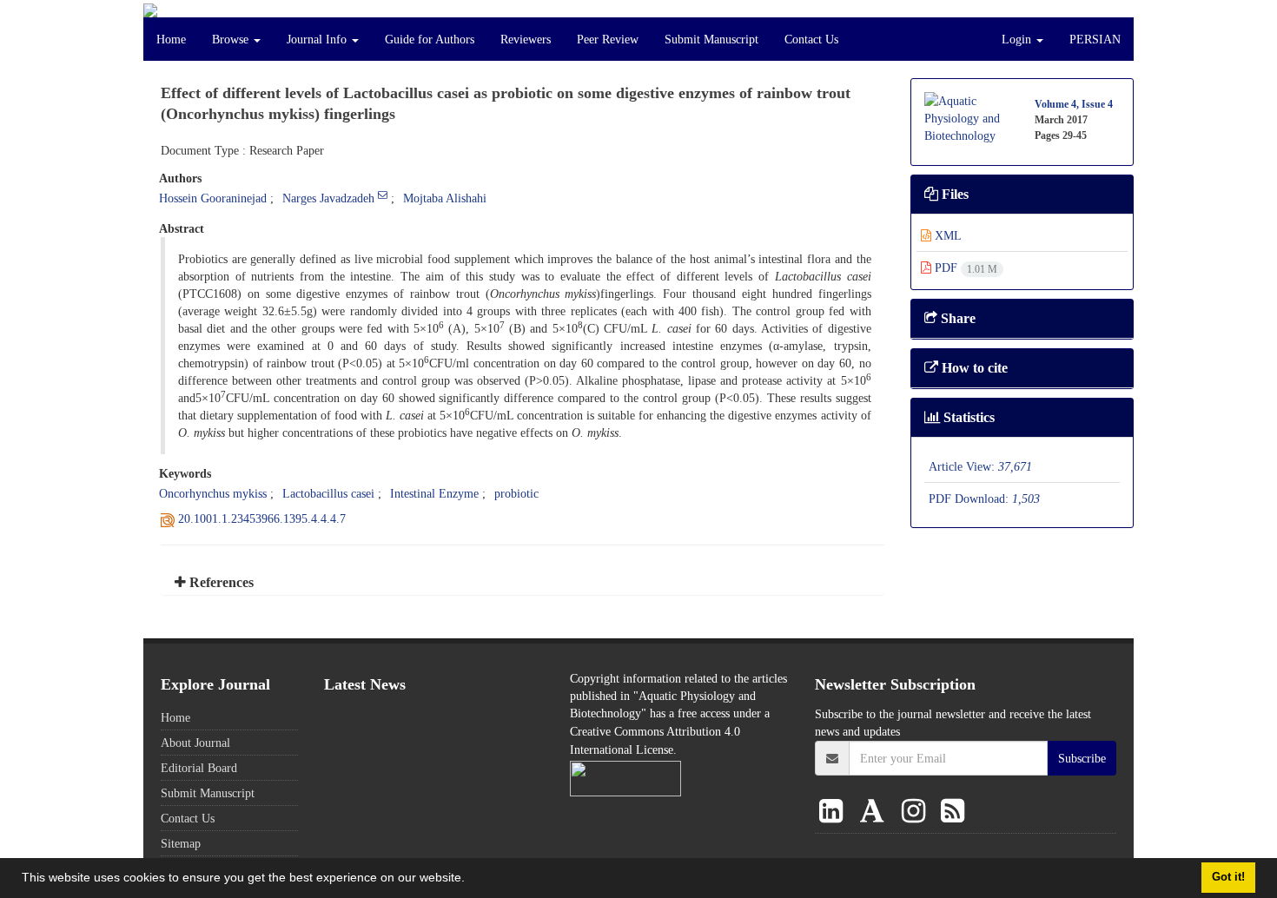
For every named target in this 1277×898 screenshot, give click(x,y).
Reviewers (525, 39)
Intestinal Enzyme (434, 493)
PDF (964, 267)
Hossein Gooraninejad (213, 198)
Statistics (967, 417)
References (220, 582)
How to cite (973, 368)
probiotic (516, 493)
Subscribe (1082, 758)
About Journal (195, 742)
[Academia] (875, 812)
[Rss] (952, 812)
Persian (1095, 39)
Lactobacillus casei (328, 493)
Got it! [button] (1228, 877)
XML (946, 235)
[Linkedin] (834, 812)
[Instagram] (916, 812)
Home (171, 39)
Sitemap (181, 843)
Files (953, 194)
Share (956, 318)
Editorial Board (199, 768)
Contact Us (811, 39)
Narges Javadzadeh (328, 198)
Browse (232, 39)
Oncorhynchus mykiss (213, 493)
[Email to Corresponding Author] (382, 194)
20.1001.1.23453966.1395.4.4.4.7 (262, 518)
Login (1018, 39)
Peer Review (607, 39)
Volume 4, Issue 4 (1074, 103)
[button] (470, 879)
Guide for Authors (429, 39)
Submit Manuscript (711, 39)
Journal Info (318, 39)
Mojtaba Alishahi (444, 198)
